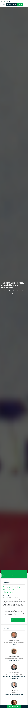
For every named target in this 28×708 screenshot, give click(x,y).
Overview (22, 572)
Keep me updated (18, 619)
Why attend (14, 572)
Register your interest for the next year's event (12, 575)
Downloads (5, 572)
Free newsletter (14, 706)
